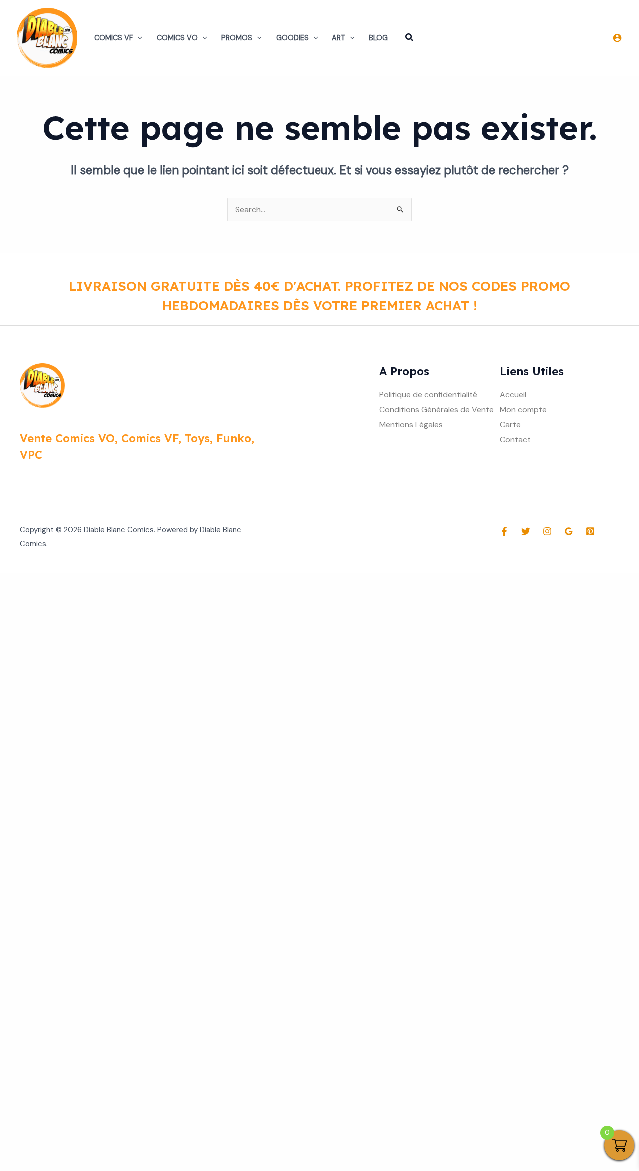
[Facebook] (504, 531)
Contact (515, 439)
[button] (137, 37)
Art (338, 37)
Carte (510, 424)
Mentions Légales (411, 424)
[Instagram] (547, 531)
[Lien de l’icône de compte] (617, 37)
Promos (236, 37)
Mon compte (523, 409)
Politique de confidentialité (428, 394)
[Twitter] (525, 531)
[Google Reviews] (568, 531)
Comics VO (177, 37)
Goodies (292, 37)
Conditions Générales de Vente (436, 409)
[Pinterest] (590, 531)
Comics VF (113, 37)
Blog (378, 37)
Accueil (513, 394)
